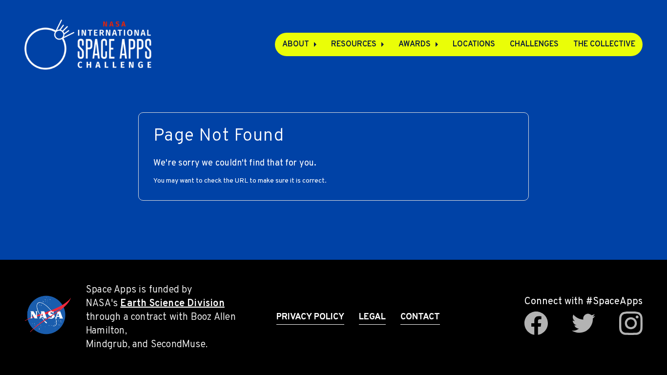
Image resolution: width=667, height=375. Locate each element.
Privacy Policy (310, 317)
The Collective (604, 44)
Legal (372, 317)
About (295, 44)
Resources (353, 44)
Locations (474, 44)
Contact (420, 317)
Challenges (534, 44)
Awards (414, 44)
